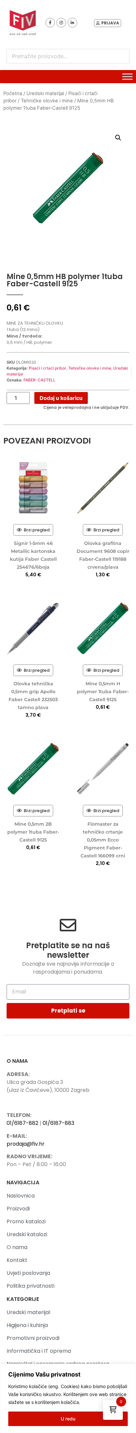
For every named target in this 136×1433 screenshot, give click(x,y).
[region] (68, 1398)
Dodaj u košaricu (61, 398)
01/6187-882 (22, 1123)
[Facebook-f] (50, 22)
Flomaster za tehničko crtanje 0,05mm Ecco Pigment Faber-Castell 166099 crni (103, 840)
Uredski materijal (45, 93)
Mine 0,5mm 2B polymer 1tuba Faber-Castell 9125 (33, 832)
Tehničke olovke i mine (47, 101)
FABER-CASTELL (39, 379)
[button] (118, 138)
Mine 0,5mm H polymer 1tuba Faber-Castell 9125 (103, 691)
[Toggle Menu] (127, 76)
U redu (68, 1418)
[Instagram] (61, 22)
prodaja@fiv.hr (26, 1144)
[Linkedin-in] (72, 22)
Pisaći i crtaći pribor (47, 368)
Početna (12, 93)
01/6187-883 (58, 1123)
